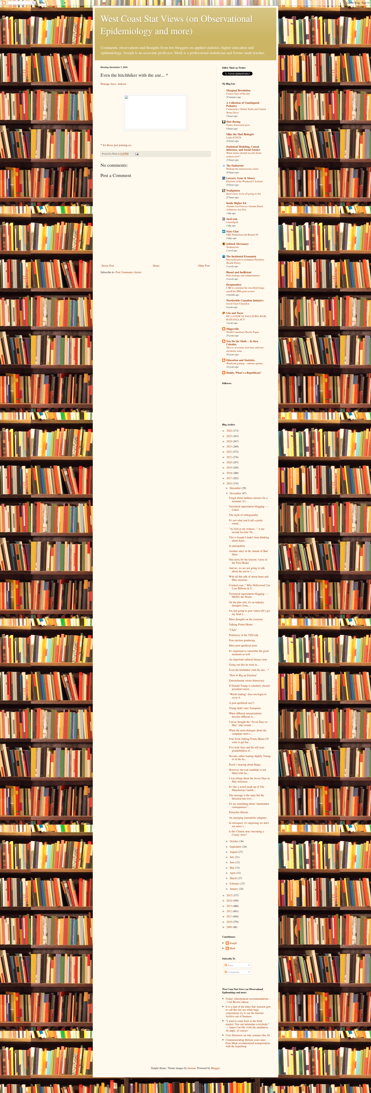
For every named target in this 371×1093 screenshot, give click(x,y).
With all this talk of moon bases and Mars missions (248, 578)
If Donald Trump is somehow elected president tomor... (249, 687)
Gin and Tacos (234, 313)
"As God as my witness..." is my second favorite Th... (247, 530)
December (236, 488)
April (233, 873)
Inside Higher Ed (236, 203)
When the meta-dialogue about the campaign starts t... (247, 731)
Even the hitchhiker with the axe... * (249, 670)
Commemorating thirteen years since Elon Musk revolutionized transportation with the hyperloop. (248, 1043)
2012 (229, 911)
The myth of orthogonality (243, 515)
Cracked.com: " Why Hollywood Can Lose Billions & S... (249, 586)
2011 (229, 916)
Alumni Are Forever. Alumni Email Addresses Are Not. (244, 207)
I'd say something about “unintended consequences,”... (249, 805)
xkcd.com (231, 219)
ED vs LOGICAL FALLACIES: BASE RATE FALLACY (246, 317)
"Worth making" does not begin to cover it (247, 695)
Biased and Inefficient (238, 272)
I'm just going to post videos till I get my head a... (249, 612)
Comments (233, 972)
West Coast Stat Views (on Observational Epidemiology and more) (176, 24)
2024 (229, 441)
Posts (230, 965)
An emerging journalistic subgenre (248, 817)
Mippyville (232, 329)
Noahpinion (233, 190)
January (234, 889)
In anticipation (237, 546)
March (233, 878)
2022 (229, 451)
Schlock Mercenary (237, 244)
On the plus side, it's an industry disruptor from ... (246, 603)
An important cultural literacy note (248, 659)
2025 (229, 436)
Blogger (215, 1068)
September (236, 846)
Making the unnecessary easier (242, 168)
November (236, 493)
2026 (229, 430)
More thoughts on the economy (246, 619)
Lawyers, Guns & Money (240, 178)
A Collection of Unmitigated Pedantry (242, 104)
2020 (229, 462)
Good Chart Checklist (237, 303)
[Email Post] (136, 153)
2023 (229, 446)
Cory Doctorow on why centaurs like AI (248, 1035)
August (234, 852)
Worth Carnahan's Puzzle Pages (242, 332)
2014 (229, 900)
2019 (229, 467)
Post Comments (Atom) (128, 272)
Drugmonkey (234, 284)
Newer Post (107, 265)
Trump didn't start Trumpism (245, 708)
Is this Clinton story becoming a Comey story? (246, 832)
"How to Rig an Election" (243, 675)
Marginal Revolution (238, 90)
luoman (192, 1068)
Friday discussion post (238, 125)
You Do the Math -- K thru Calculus (242, 342)
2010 (229, 922)
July (232, 857)
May (232, 867)
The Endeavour (235, 165)
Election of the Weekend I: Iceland (244, 181)
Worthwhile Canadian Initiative (245, 300)
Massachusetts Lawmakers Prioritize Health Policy (245, 261)
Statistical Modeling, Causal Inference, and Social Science (243, 148)
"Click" (233, 630)
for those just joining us (117, 145)
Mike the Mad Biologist (240, 134)
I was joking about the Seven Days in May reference (249, 779)
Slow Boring (233, 122)
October (234, 841)
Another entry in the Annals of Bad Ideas (248, 552)
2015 (229, 895)
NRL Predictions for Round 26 (242, 234)
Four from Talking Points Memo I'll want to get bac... (249, 740)
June (232, 862)
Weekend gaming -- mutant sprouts (244, 363)
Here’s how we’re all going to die (243, 193)
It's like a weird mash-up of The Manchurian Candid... (246, 788)
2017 (229, 478)
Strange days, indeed (113, 84)
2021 (229, 457)
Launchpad (232, 222)
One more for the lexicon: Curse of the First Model (248, 561)
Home (156, 265)
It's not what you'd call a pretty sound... (246, 521)
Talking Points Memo (241, 624)
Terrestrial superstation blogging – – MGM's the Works (249, 595)
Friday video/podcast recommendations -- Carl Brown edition (248, 1000)
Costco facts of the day (238, 93)
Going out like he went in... (244, 664)
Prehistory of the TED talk (243, 635)
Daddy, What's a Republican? (243, 373)
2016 (229, 483)
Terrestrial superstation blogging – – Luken (249, 507)
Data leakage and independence (243, 275)
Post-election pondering (242, 640)
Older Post (204, 265)
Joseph (233, 943)
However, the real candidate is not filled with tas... (247, 771)
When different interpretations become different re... (245, 714)
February (235, 883)
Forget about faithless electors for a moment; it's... (248, 499)
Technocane (232, 247)
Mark (232, 948)
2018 (229, 473)
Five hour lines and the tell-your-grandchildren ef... (247, 748)
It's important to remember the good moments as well (249, 652)
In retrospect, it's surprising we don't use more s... (249, 824)
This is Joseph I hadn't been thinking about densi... (249, 538)
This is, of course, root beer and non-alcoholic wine (245, 349)
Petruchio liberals (238, 812)
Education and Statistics (240, 360)
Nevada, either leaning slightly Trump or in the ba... (250, 757)
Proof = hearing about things (244, 764)
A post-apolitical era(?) (241, 703)
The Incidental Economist (241, 256)
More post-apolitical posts (243, 645)
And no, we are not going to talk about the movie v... (247, 569)
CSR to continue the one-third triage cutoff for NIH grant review (245, 289)
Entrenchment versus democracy (246, 680)
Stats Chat (232, 231)
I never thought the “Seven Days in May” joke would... (248, 723)
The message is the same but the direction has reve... (246, 796)
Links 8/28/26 (233, 137)
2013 (229, 906)
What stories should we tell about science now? (243, 154)
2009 (229, 927)
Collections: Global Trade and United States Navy (246, 110)
